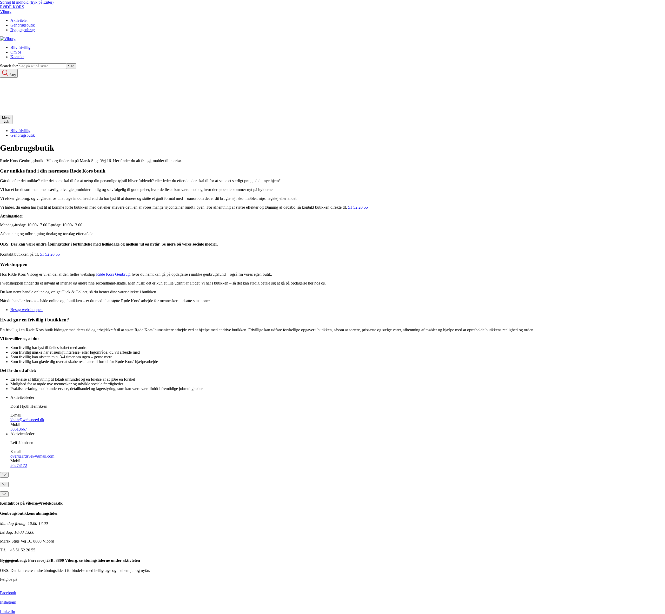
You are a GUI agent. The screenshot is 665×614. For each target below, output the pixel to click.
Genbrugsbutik (22, 25)
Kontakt (17, 57)
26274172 (18, 465)
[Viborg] (8, 38)
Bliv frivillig (20, 47)
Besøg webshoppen (26, 309)
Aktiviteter (19, 20)
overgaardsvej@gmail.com (32, 456)
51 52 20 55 (358, 207)
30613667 (18, 429)
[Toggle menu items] (4, 475)
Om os (15, 52)
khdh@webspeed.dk (27, 420)
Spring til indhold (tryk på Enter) (27, 2)
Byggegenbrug (22, 30)
